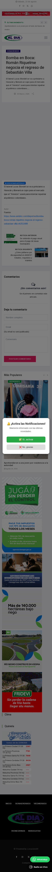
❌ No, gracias (26, 447)
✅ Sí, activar (26, 439)
